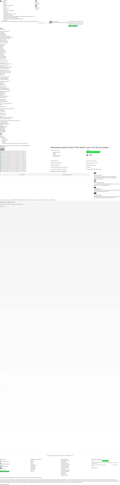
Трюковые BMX (3, 57)
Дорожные (2, 51)
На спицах (2, 53)
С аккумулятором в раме (5, 36)
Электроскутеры (3, 60)
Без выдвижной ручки (4, 89)
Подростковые (3, 93)
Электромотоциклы (4, 81)
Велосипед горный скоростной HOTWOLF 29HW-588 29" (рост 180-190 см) (15, 199)
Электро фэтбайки (4, 41)
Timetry (4, 142)
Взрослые (2, 45)
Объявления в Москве (4, 484)
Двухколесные (3, 65)
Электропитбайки (3, 42)
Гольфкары (2, 99)
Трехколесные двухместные (6, 63)
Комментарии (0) (67, 174)
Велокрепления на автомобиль (6, 108)
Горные (1, 47)
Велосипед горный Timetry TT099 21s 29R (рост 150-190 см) (42, 199)
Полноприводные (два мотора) (6, 37)
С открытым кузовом (4, 78)
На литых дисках (3, 52)
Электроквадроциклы (4, 91)
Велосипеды (2, 44)
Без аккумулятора (4, 122)
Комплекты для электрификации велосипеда (9, 120)
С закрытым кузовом (4, 79)
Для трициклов (3, 114)
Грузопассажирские (4, 101)
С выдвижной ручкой (4, 88)
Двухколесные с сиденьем (5, 71)
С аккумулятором (3, 121)
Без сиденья (2, 73)
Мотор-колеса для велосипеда (6, 117)
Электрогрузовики (4, 76)
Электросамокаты (4, 70)
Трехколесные (3, 39)
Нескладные (2, 33)
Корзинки (2, 113)
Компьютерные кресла (4, 124)
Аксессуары (2, 106)
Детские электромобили (5, 103)
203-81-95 (72, 21)
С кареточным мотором (5, 38)
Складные (2, 32)
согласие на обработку (109, 464)
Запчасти (2, 116)
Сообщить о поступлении (93, 152)
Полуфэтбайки (3, 50)
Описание (22, 174)
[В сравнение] (91, 155)
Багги (1, 104)
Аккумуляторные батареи (5, 118)
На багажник (2, 111)
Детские (2, 46)
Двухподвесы (3, 56)
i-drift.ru (3, 468)
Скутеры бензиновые (4, 68)
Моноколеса (2, 86)
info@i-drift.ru (5, 466)
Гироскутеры (2, 97)
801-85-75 (80, 21)
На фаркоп (2, 109)
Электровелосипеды (4, 31)
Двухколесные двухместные (6, 67)
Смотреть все (3, 206)
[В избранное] (87, 155)
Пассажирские (3, 100)
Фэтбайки (2, 49)
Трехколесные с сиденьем (5, 72)
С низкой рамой (3, 34)
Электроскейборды (4, 96)
